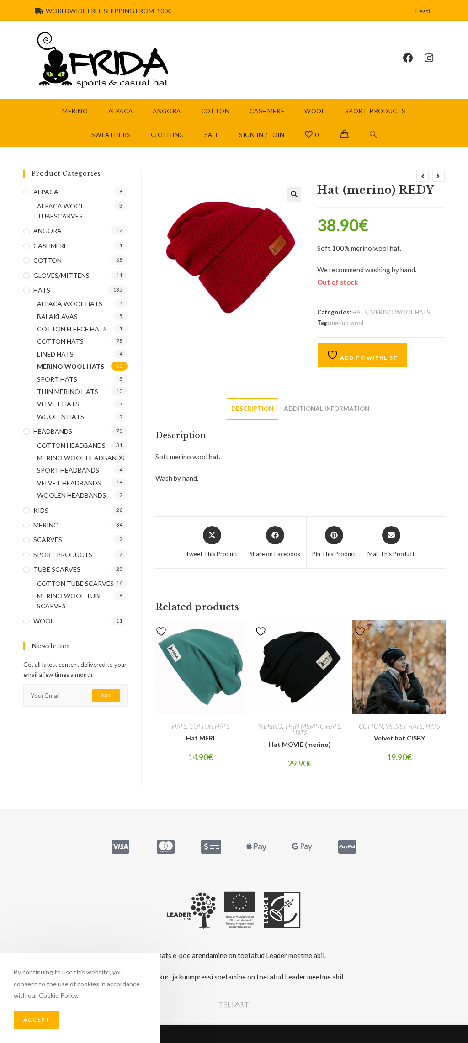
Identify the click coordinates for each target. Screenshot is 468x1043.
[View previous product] (422, 176)
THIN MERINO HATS (312, 726)
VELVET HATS (404, 726)
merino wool (346, 322)
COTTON (371, 726)
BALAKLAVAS (57, 316)
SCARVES (47, 539)
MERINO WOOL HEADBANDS (81, 458)
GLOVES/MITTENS (61, 275)
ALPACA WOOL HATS (69, 304)
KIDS (40, 510)
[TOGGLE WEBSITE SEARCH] (373, 135)
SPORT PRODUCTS (62, 555)
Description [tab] (252, 408)
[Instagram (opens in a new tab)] (435, 58)
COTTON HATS (209, 726)
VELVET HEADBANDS (69, 483)
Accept (36, 1019)
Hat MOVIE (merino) (300, 744)
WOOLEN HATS (60, 416)
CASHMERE (50, 246)
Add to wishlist (368, 357)
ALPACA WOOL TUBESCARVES (60, 211)
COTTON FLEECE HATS (72, 329)
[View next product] (438, 176)
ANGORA (47, 230)
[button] (294, 194)
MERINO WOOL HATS (400, 312)
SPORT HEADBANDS (68, 470)
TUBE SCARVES (56, 569)
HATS (359, 312)
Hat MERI (200, 738)
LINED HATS (55, 354)
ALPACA (45, 192)
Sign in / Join (261, 134)
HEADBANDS (52, 431)
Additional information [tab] (326, 408)
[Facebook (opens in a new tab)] (414, 58)
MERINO (270, 726)
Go (106, 695)
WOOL (43, 621)
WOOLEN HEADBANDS (71, 495)
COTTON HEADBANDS (71, 445)
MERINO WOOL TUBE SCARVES (70, 601)
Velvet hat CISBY (399, 738)
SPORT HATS (57, 379)
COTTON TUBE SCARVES (75, 583)
